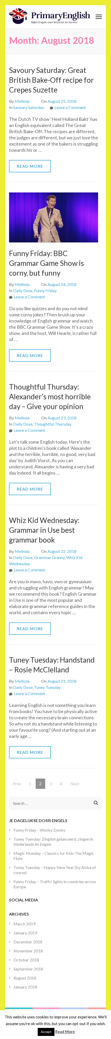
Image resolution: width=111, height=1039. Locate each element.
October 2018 (26, 959)
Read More (30, 166)
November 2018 (28, 950)
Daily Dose (23, 290)
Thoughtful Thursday (53, 423)
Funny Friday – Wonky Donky (39, 829)
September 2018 (28, 968)
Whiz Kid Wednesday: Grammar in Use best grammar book (44, 530)
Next (74, 783)
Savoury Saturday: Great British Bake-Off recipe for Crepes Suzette (51, 80)
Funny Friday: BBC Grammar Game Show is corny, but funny (46, 263)
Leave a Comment (70, 107)
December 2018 (27, 941)
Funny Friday (45, 290)
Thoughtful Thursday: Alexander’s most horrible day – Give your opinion (50, 396)
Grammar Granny (49, 557)
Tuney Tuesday (47, 687)
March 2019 (24, 923)
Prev (17, 783)
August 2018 (24, 977)
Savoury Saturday (28, 107)
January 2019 (25, 932)
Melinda (22, 101)
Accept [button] (46, 1032)
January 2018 (25, 986)
